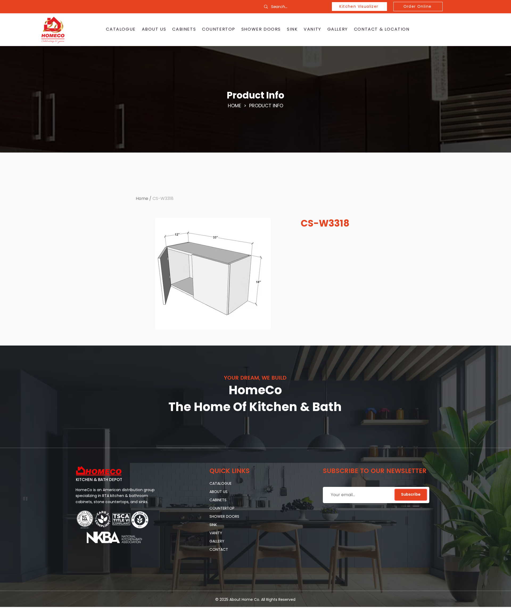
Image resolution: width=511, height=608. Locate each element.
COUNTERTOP (221, 508)
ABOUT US (218, 491)
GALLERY (216, 541)
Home (142, 198)
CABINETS (217, 500)
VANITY (215, 533)
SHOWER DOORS (224, 516)
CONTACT (218, 549)
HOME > (238, 105)
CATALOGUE (220, 483)
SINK (213, 524)
